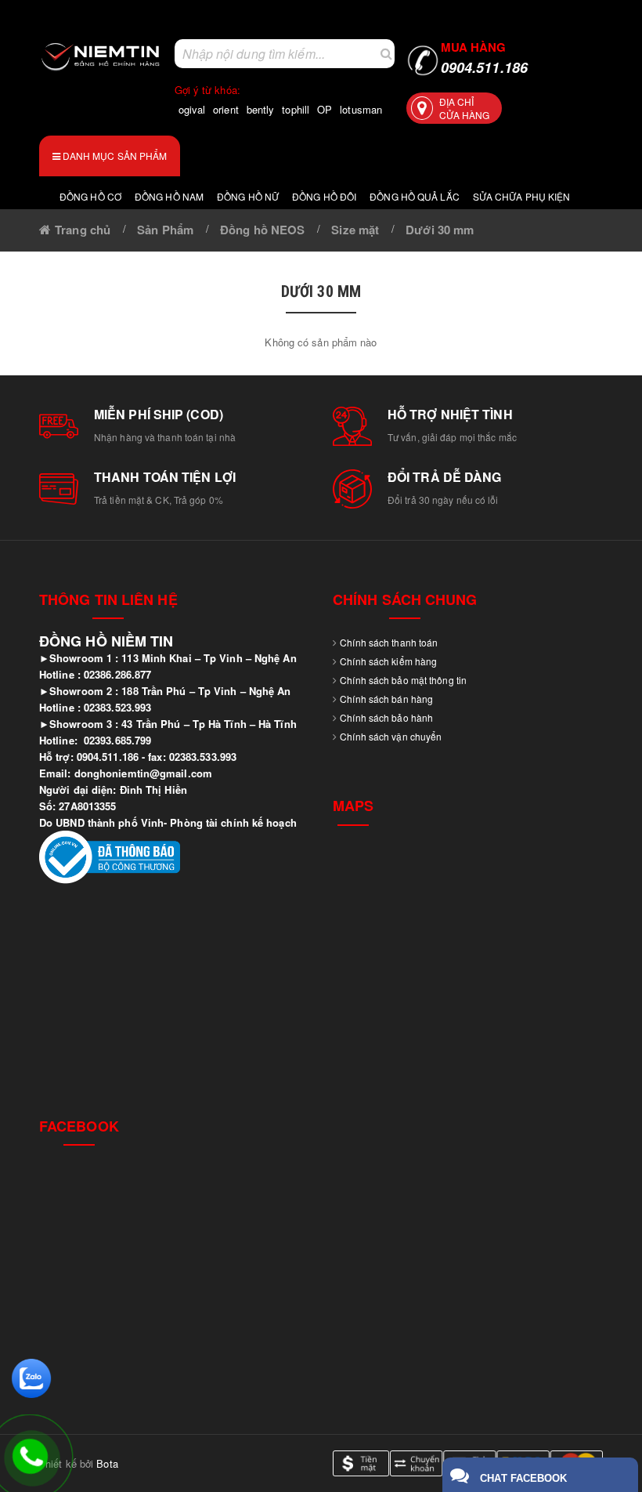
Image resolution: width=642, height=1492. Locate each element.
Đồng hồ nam (169, 196)
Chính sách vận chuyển (391, 736)
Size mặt (355, 229)
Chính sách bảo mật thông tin (403, 679)
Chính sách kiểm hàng (388, 661)
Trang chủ (82, 229)
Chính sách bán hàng (386, 698)
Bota (106, 1463)
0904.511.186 (484, 58)
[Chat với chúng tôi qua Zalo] (31, 1376)
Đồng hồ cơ (90, 196)
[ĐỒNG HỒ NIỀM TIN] (101, 56)
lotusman (361, 109)
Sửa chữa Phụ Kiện (522, 196)
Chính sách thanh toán (389, 642)
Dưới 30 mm (440, 229)
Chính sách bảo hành (386, 717)
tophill (295, 109)
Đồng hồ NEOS (262, 229)
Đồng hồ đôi (324, 196)
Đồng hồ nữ (248, 196)
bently (261, 109)
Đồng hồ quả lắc (415, 196)
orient (226, 109)
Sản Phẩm (165, 229)
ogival (192, 109)
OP (324, 109)
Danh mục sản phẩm (114, 155)
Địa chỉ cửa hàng (464, 108)
